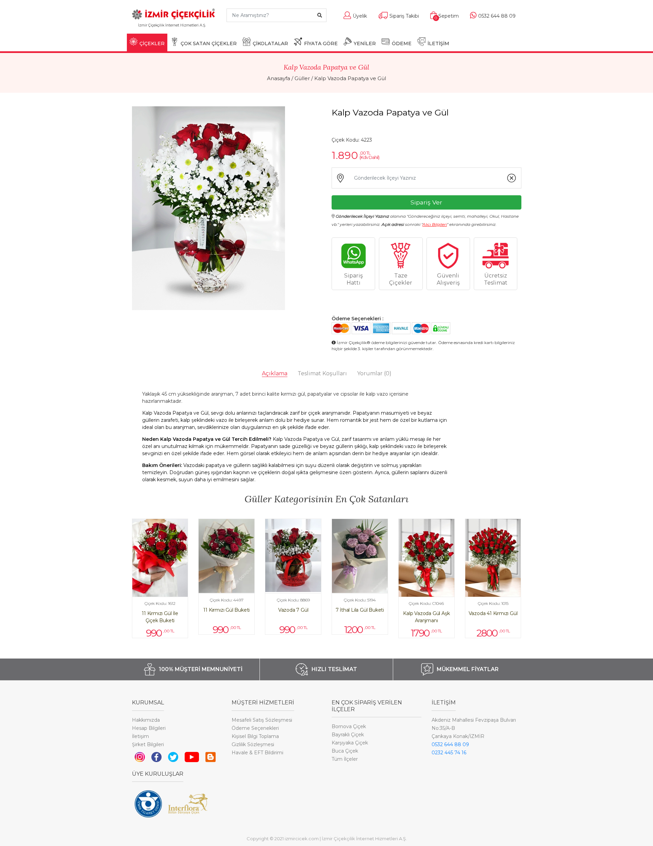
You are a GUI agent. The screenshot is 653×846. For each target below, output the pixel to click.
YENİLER (365, 43)
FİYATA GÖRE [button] (321, 43)
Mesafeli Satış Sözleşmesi (262, 720)
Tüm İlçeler (345, 759)
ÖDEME (402, 43)
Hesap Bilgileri (149, 728)
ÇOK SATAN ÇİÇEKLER (209, 43)
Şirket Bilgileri (148, 744)
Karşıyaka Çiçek (350, 743)
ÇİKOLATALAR (270, 43)
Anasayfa (278, 78)
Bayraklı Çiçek (348, 735)
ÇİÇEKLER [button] (152, 43)
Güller (302, 78)
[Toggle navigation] (211, 28)
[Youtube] (192, 756)
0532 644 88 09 (450, 744)
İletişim (140, 736)
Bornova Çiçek (349, 726)
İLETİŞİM (438, 43)
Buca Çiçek (345, 751)
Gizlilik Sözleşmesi (253, 744)
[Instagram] (140, 756)
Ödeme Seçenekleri (255, 728)
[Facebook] (156, 756)
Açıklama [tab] (274, 373)
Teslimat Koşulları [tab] (322, 373)
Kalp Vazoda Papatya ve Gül (350, 78)
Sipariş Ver (426, 202)
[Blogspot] (210, 756)
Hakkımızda (146, 720)
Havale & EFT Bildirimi (257, 753)
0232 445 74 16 (449, 753)
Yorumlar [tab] (374, 373)
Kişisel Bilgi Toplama (255, 736)
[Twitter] (173, 756)
